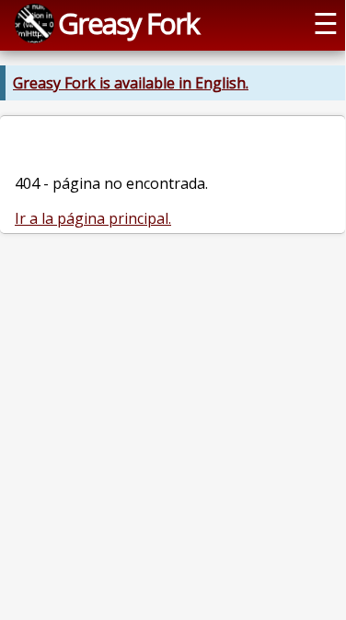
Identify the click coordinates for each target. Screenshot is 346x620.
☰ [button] (326, 23)
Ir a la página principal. (93, 218)
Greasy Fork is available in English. (130, 83)
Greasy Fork (128, 23)
